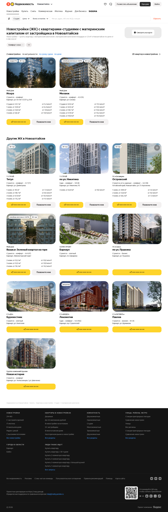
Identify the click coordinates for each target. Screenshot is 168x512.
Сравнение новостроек (134, 420)
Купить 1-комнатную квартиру (57, 466)
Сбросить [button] (157, 19)
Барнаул (10, 448)
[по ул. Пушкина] (136, 229)
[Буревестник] (31, 296)
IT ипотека (11, 424)
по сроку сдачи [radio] (46, 54)
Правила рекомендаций (93, 479)
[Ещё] (29, 45)
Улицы (128, 424)
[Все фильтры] (9, 18)
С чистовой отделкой (15, 420)
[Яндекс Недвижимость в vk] (151, 478)
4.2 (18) (145, 183)
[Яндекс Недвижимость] (20, 4)
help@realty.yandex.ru (55, 494)
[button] (110, 4)
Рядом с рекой (12, 431)
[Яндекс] (157, 507)
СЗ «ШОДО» (64, 314)
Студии (90, 424)
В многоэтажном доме (54, 431)
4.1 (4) (132, 321)
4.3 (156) (78, 321)
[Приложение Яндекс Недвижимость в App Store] (146, 496)
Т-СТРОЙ (10, 176)
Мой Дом (10, 91)
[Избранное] (105, 4)
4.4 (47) (28, 253)
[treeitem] (13, 11)
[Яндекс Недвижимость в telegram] (160, 478)
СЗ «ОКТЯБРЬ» (118, 314)
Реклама (28, 479)
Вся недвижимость (14, 479)
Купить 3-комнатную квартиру (57, 459)
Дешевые (49, 416)
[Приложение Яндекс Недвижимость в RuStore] (159, 496)
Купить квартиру (52, 448)
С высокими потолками (16, 434)
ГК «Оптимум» (118, 176)
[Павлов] (136, 296)
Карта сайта (120, 479)
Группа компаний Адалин (17, 371)
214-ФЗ (9, 416)
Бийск (9, 452)
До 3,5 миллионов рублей (55, 420)
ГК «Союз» (116, 247)
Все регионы (130, 427)
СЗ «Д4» (10, 314)
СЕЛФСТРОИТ (65, 247)
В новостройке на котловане (56, 424)
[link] (157, 4)
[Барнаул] (84, 229)
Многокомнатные (94, 427)
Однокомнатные (93, 420)
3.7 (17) (28, 183)
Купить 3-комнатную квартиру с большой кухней (64, 462)
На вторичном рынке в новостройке (59, 434)
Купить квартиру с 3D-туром (56, 452)
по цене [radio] (57, 54)
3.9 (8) (77, 183)
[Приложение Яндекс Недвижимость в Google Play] (151, 496)
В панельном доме (14, 427)
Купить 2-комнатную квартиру (57, 455)
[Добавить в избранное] (51, 62)
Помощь (109, 479)
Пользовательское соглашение (68, 479)
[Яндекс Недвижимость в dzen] (155, 478)
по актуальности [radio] (30, 54)
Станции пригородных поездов (137, 416)
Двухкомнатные (93, 416)
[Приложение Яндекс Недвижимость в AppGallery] (155, 496)
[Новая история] (31, 353)
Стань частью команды (44, 479)
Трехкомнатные (93, 431)
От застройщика (51, 427)
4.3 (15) (81, 97)
